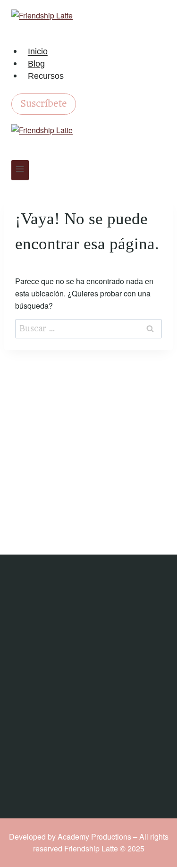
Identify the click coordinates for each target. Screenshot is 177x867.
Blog (36, 63)
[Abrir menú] (20, 170)
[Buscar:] (88, 328)
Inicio (38, 51)
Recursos (46, 76)
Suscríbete (43, 103)
